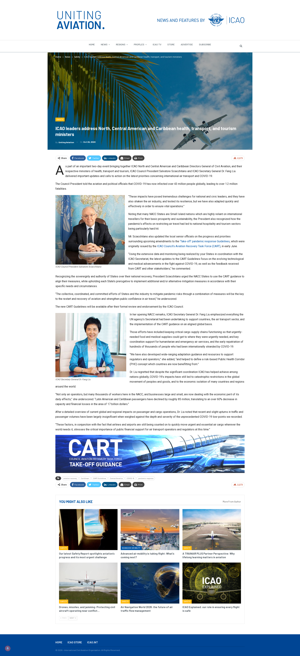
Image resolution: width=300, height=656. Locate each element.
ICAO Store (75, 642)
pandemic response (145, 478)
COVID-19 (130, 478)
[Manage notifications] (7, 648)
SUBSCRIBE (205, 44)
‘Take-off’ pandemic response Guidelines (205, 241)
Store (171, 44)
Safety (60, 119)
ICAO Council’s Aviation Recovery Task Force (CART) (188, 246)
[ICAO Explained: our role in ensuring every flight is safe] (211, 583)
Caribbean (85, 478)
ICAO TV (157, 44)
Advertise (187, 44)
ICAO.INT (92, 642)
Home (92, 44)
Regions (120, 44)
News (104, 44)
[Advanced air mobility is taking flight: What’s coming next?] (150, 529)
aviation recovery (70, 478)
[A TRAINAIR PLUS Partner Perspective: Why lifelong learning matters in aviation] (211, 529)
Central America (116, 478)
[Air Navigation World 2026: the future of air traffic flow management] (150, 583)
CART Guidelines (99, 478)
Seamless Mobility (131, 548)
